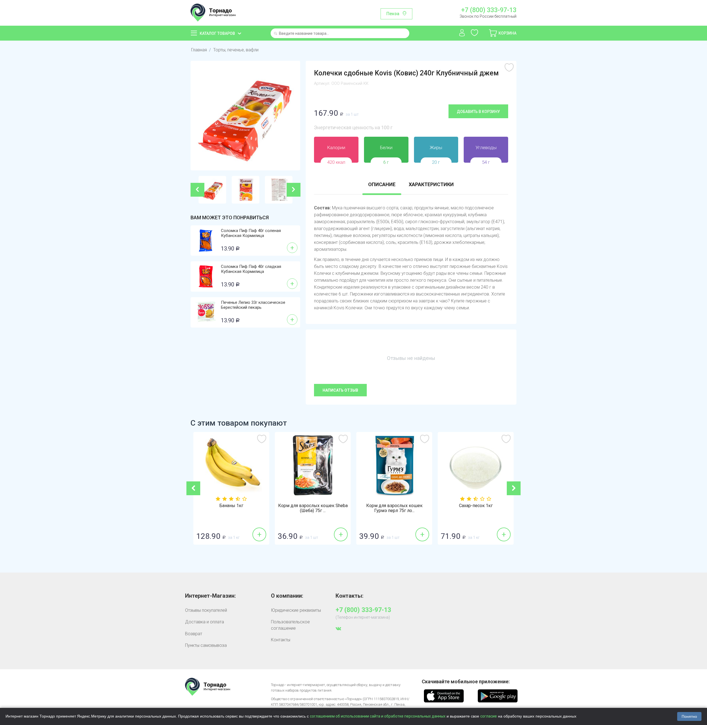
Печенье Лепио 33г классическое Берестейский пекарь (253, 305)
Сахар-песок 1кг (476, 505)
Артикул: (322, 83)
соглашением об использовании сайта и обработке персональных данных (377, 716)
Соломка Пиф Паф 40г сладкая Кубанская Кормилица (251, 269)
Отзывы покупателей (206, 610)
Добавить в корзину (478, 111)
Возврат (193, 633)
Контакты (280, 639)
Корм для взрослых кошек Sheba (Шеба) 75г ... (313, 508)
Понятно (689, 716)
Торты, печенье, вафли (235, 49)
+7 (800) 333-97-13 (488, 10)
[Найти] (275, 34)
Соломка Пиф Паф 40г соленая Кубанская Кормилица (251, 233)
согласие (488, 716)
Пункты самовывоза (206, 645)
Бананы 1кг (231, 505)
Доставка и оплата (204, 621)
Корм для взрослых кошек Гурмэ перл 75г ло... (394, 508)
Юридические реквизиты (296, 610)
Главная (199, 49)
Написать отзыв (340, 390)
